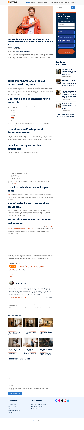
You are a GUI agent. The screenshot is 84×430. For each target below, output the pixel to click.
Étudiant (10, 276)
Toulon (12, 117)
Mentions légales (12, 406)
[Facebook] (51, 297)
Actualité (14, 36)
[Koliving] (12, 2)
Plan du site (10, 412)
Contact (9, 408)
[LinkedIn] (46, 297)
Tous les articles (11, 415)
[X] (44, 297)
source (14, 183)
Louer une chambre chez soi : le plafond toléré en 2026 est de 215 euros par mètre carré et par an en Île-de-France (69, 94)
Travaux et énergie (53, 2)
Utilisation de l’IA (35, 408)
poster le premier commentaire (23, 51)
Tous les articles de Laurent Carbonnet (17, 297)
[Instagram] (49, 297)
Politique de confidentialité (14, 410)
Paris (9, 194)
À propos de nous (12, 404)
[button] (75, 2)
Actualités (27, 2)
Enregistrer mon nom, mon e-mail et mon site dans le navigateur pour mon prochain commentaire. (28, 389)
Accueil (9, 36)
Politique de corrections (36, 406)
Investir (33, 2)
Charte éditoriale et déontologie (38, 404)
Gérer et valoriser (42, 2)
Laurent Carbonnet (15, 47)
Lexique (72, 2)
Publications (64, 2)
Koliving (32, 420)
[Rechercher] (73, 7)
